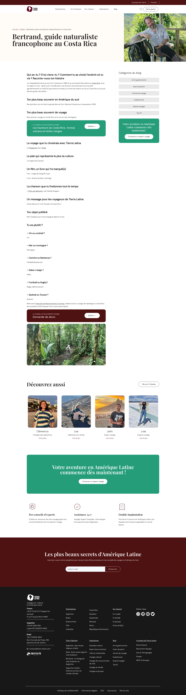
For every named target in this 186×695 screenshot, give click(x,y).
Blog (114, 640)
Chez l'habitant (72, 640)
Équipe (22, 29)
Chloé (44, 148)
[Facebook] (148, 614)
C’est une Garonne (35, 191)
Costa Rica (96, 83)
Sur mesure (117, 609)
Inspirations (94, 640)
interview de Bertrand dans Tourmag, (50, 303)
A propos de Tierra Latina (146, 640)
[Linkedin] (143, 614)
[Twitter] (153, 614)
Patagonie (33, 148)
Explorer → (92, 126)
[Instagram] (138, 614)
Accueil (15, 29)
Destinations (71, 609)
